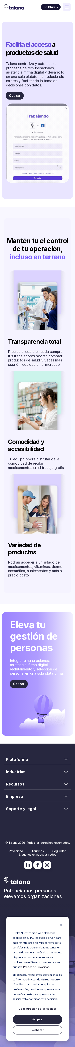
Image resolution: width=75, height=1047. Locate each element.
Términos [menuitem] (38, 851)
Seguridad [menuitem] (59, 851)
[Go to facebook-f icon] (37, 865)
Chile (53, 7)
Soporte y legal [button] (21, 808)
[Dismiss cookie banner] (61, 925)
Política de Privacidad (36, 967)
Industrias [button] (15, 771)
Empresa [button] (14, 796)
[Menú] (67, 7)
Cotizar (15, 96)
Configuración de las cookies (38, 1008)
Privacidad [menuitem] (16, 851)
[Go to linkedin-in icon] (28, 865)
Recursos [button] (15, 784)
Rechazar (37, 1030)
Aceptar (37, 1019)
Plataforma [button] (17, 759)
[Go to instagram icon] (47, 865)
